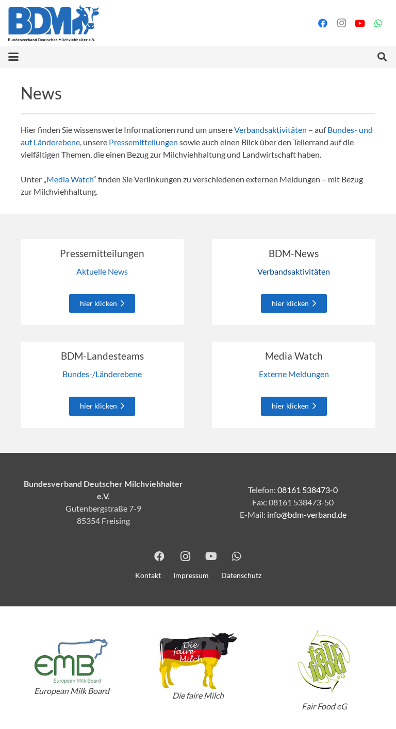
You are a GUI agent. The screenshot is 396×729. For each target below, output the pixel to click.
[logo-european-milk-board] (71, 661)
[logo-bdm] (53, 23)
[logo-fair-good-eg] (324, 661)
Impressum (191, 575)
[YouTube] (360, 23)
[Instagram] (341, 23)
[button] (13, 57)
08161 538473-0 (307, 490)
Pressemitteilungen (143, 142)
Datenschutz (241, 575)
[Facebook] (323, 23)
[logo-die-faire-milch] (198, 661)
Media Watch (69, 179)
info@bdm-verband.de (306, 514)
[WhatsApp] (378, 23)
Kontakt (148, 575)
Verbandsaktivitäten (270, 129)
